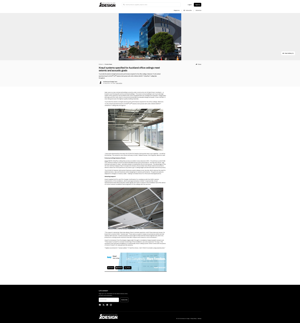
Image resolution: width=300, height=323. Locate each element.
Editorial (101, 64)
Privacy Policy (193, 318)
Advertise (198, 10)
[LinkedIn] (107, 305)
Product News (108, 64)
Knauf (106, 161)
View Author (119, 83)
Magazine (177, 10)
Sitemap (199, 318)
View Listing (116, 258)
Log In (190, 4)
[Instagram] (111, 305)
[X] (103, 305)
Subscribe (189, 10)
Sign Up (197, 4)
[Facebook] (100, 305)
